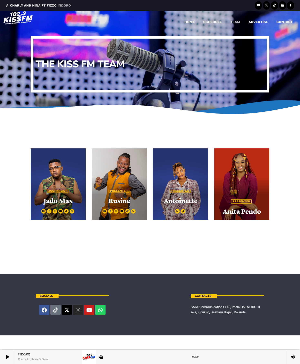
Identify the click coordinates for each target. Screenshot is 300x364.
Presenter (119, 191)
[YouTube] (258, 5)
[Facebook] (290, 5)
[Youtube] (89, 310)
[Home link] (18, 21)
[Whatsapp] (100, 310)
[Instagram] (282, 5)
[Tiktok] (55, 310)
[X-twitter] (67, 310)
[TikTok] (274, 5)
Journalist (57, 191)
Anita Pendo (242, 211)
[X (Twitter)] (266, 5)
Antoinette (181, 200)
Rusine (119, 200)
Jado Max (58, 200)
